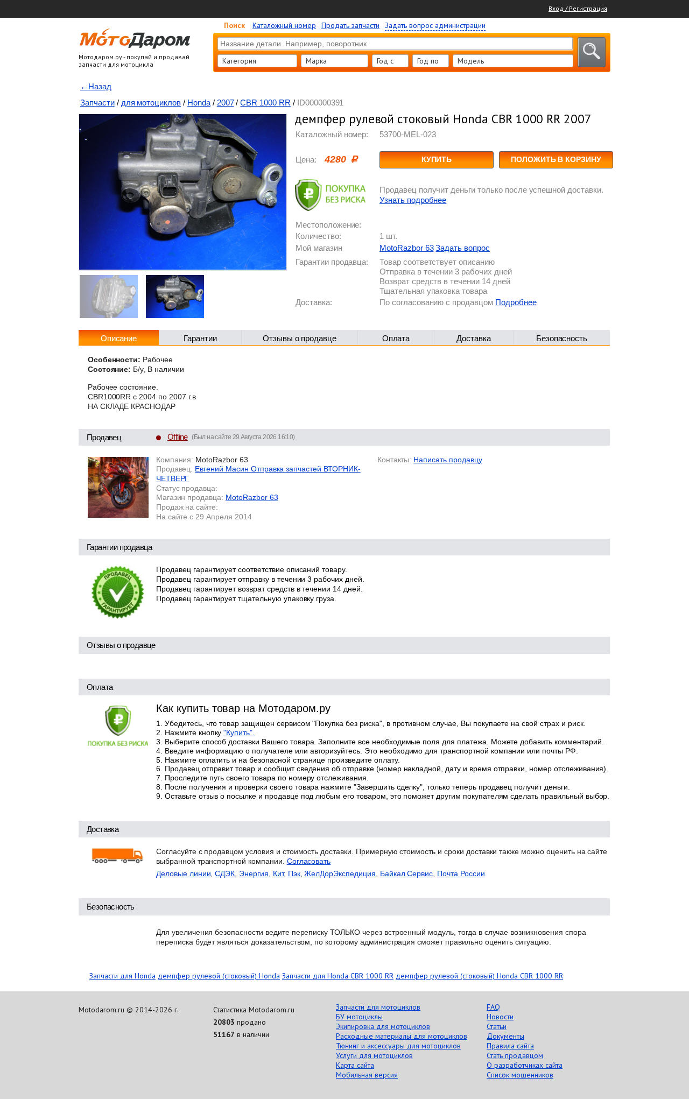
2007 (225, 102)
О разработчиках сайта (525, 1065)
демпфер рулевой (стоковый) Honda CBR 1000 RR (479, 976)
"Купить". (239, 732)
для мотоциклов (151, 102)
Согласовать (309, 861)
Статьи (497, 1026)
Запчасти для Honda (122, 976)
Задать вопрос (462, 247)
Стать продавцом (515, 1055)
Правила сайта (510, 1046)
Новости (500, 1016)
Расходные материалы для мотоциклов (401, 1036)
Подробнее (516, 302)
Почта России (461, 873)
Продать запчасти (350, 25)
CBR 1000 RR (265, 102)
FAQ (493, 1007)
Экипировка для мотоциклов (383, 1026)
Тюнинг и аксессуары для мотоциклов (398, 1046)
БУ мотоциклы (359, 1016)
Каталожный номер (284, 25)
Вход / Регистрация (578, 8)
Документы (505, 1036)
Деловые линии (183, 873)
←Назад (95, 86)
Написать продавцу (447, 459)
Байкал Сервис (406, 873)
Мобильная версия (367, 1075)
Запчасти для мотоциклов (378, 1007)
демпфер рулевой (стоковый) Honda (219, 976)
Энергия (254, 873)
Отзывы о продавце (299, 338)
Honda (198, 102)
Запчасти (97, 102)
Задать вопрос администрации (435, 25)
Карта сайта (355, 1065)
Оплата (396, 338)
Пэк (294, 873)
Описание (119, 338)
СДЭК (225, 873)
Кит (278, 873)
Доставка (473, 338)
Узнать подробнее (412, 200)
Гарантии (200, 338)
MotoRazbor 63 (406, 247)
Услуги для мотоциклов (374, 1055)
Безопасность (562, 338)
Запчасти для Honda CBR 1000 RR (337, 976)
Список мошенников (520, 1075)
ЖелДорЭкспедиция (339, 873)
